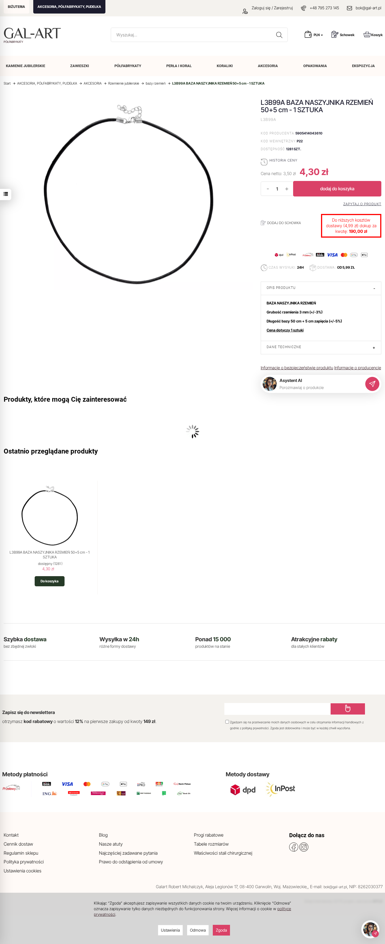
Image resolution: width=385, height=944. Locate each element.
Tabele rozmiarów (211, 844)
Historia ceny (283, 160)
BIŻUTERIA (16, 7)
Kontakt (11, 835)
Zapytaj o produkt (362, 204)
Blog (103, 835)
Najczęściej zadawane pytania (128, 853)
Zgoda (221, 930)
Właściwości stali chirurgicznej (223, 853)
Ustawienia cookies (22, 871)
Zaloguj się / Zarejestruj (272, 7)
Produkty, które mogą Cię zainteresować (65, 399)
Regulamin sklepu (21, 853)
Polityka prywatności (24, 862)
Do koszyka (50, 581)
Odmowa (198, 930)
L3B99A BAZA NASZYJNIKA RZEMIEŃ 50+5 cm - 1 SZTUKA (50, 555)
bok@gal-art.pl (368, 7)
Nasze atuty (111, 844)
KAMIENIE (25, 66)
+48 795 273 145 (324, 7)
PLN (317, 35)
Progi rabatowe (209, 835)
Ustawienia (170, 930)
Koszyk (377, 35)
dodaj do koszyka (337, 188)
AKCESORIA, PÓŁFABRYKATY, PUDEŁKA (69, 7)
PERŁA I (179, 66)
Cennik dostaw (18, 844)
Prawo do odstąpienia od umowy (131, 862)
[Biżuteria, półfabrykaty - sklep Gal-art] (34, 33)
